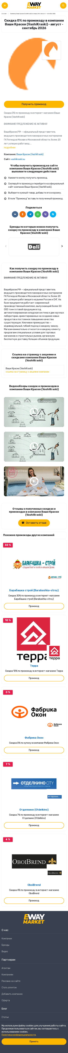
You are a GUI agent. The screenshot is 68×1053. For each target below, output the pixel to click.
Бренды (5, 945)
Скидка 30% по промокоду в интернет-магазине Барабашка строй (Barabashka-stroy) (34, 597)
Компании (7, 938)
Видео (5, 951)
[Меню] (5, 5)
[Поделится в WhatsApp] (38, 214)
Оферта (6, 1000)
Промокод (34, 606)
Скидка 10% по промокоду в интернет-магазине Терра (34, 671)
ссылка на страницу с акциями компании (27, 371)
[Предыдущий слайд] (6, 246)
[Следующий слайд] (62, 246)
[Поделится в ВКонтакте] (15, 214)
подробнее (9, 147)
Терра (34, 665)
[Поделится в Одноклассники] (22, 214)
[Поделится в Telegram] (30, 214)
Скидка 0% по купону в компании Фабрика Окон (34, 743)
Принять (34, 1041)
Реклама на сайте (11, 981)
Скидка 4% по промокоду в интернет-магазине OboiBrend (34, 892)
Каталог (4, 13)
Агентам (6, 968)
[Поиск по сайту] (63, 5)
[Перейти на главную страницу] (34, 5)
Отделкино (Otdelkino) (34, 809)
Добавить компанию (12, 994)
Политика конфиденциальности (19, 1034)
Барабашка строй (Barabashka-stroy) (34, 590)
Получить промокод (34, 104)
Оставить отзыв (36, 522)
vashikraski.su (18, 159)
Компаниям (7, 974)
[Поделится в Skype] (53, 214)
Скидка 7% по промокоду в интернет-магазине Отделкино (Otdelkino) (34, 817)
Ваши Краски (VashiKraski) (29, 154)
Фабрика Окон (34, 737)
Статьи (5, 1017)
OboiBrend (34, 884)
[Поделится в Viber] (45, 214)
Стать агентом (9, 987)
